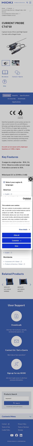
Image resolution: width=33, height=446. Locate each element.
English (7, 194)
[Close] (30, 179)
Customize (15, 240)
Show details (23, 229)
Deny (16, 246)
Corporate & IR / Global (12, 261)
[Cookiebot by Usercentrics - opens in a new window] (23, 199)
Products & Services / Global (13, 264)
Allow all (16, 235)
